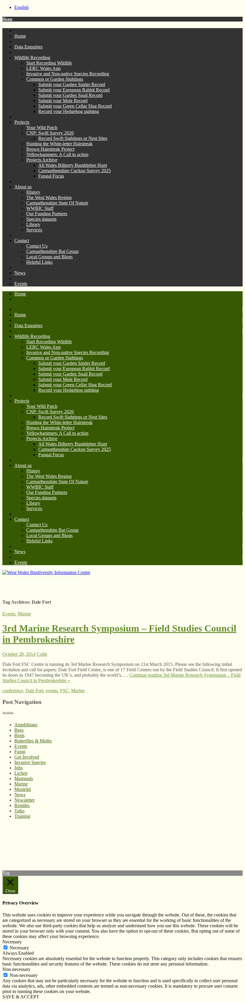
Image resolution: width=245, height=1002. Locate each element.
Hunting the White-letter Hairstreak (59, 143)
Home (7, 19)
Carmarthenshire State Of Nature (57, 202)
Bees (19, 730)
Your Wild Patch (41, 127)
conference (12, 690)
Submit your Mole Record (63, 100)
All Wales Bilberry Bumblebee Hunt (72, 165)
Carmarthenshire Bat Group (52, 251)
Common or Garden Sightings (54, 79)
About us (23, 186)
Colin (42, 654)
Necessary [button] (12, 941)
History (33, 192)
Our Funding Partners (46, 213)
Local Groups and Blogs (49, 256)
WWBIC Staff (39, 208)
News (19, 272)
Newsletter (24, 800)
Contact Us (37, 245)
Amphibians (25, 724)
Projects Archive (41, 159)
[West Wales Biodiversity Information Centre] (46, 572)
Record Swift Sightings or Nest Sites (72, 138)
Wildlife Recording (32, 57)
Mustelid (22, 789)
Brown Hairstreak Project (50, 149)
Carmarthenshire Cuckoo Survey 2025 (74, 170)
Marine (24, 613)
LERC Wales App (43, 68)
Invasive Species (30, 762)
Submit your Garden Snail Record (70, 95)
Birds (19, 735)
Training (22, 816)
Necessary (19, 947)
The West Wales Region (49, 197)
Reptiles (22, 805)
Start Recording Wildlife (49, 62)
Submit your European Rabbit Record (74, 89)
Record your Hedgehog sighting (68, 111)
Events (20, 283)
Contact (21, 240)
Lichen (20, 773)
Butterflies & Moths (33, 740)
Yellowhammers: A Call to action (57, 154)
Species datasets (41, 219)
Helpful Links (39, 262)
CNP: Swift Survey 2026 (50, 132)
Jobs (18, 767)
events (52, 690)
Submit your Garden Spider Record (71, 84)
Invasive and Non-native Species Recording (67, 73)
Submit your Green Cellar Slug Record (75, 106)
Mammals (23, 778)
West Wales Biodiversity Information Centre (43, 582)
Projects (21, 122)
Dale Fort (34, 690)
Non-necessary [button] (16, 969)
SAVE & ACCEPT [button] (20, 996)
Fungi (19, 751)
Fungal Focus (51, 176)
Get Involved (26, 756)
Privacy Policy (16, 836)
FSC (64, 690)
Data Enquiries (28, 46)
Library (33, 224)
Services (34, 229)
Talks (19, 810)
